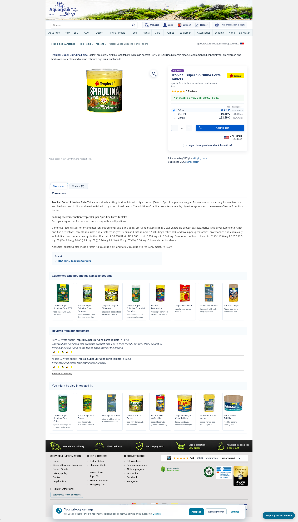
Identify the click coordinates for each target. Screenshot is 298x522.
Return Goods (60, 469)
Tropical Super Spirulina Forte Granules (85, 308)
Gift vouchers (134, 461)
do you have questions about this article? (210, 145)
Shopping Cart (97, 484)
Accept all (196, 511)
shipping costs (200, 158)
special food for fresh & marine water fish (86, 316)
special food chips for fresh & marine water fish (62, 426)
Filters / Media (117, 32)
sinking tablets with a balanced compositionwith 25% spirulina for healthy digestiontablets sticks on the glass (111, 420)
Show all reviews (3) (62, 373)
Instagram (132, 481)
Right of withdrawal (63, 488)
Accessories (203, 32)
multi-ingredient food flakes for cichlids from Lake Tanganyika (160, 313)
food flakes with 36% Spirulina (62, 313)
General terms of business (67, 465)
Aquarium (54, 32)
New (67, 32)
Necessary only (216, 511)
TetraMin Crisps (231, 305)
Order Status (97, 461)
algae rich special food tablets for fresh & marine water (111, 313)
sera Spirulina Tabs (111, 415)
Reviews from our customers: (71, 330)
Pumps (170, 32)
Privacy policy (60, 473)
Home (56, 461)
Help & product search (279, 515)
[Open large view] (153, 73)
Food (134, 32)
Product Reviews (99, 480)
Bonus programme (137, 465)
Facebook (132, 477)
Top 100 (94, 476)
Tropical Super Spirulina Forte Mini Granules (136, 308)
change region (192, 162)
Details (157, 513)
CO (86, 32)
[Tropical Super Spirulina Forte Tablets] (104, 90)
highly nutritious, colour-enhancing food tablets (184, 423)
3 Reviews (191, 91)
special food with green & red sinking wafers (159, 423)
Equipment (186, 32)
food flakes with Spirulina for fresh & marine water (86, 423)
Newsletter (132, 473)
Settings (235, 511)
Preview (62, 301)
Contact (57, 477)
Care (157, 32)
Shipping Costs (98, 465)
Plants (146, 32)
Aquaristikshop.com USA (227, 44)
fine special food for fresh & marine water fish (135, 316)
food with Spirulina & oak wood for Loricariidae (135, 423)
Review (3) (78, 186)
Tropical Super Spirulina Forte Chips (60, 418)
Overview (58, 186)
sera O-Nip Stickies (209, 305)
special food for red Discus (183, 310)
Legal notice (59, 481)
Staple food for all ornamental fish (231, 310)
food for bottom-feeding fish (230, 423)
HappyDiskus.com (204, 44)
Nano (232, 32)
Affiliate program (136, 469)
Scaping (219, 32)
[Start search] (133, 25)
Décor (99, 32)
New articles (96, 472)
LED (76, 32)
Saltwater (244, 32)
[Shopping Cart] (217, 25)
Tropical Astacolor (183, 305)
